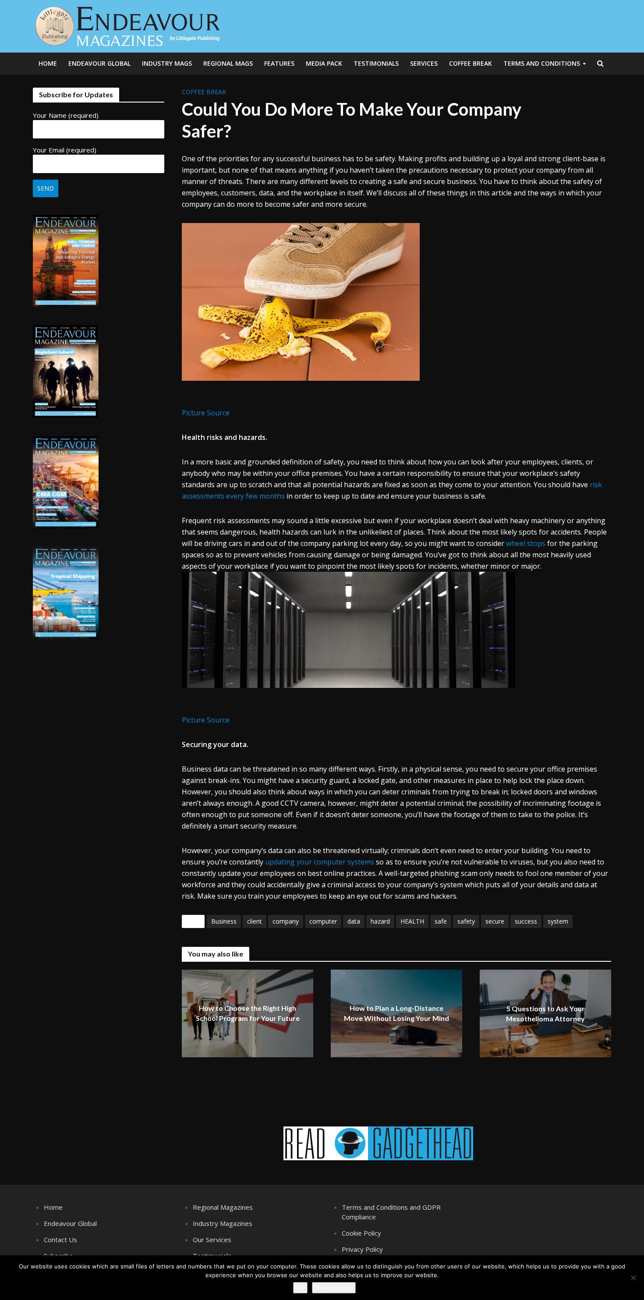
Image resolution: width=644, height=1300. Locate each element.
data (353, 921)
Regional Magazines (223, 1207)
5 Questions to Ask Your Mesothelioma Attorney (545, 1014)
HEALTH (412, 921)
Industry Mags (167, 63)
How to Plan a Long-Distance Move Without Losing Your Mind (396, 1013)
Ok (300, 1287)
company (285, 921)
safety (466, 921)
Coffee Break (470, 63)
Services (424, 63)
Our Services (212, 1239)
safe (441, 921)
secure (494, 921)
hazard (380, 921)
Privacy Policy (362, 1249)
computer (323, 921)
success (526, 921)
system (558, 921)
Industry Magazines (222, 1223)
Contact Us (60, 1239)
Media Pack (324, 63)
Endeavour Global (99, 63)
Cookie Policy (361, 1233)
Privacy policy (333, 1287)
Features (279, 63)
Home (48, 63)
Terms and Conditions (541, 63)
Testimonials (376, 63)
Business (224, 921)
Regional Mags (228, 63)
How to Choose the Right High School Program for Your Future (248, 1013)
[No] (633, 1277)
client (254, 921)
